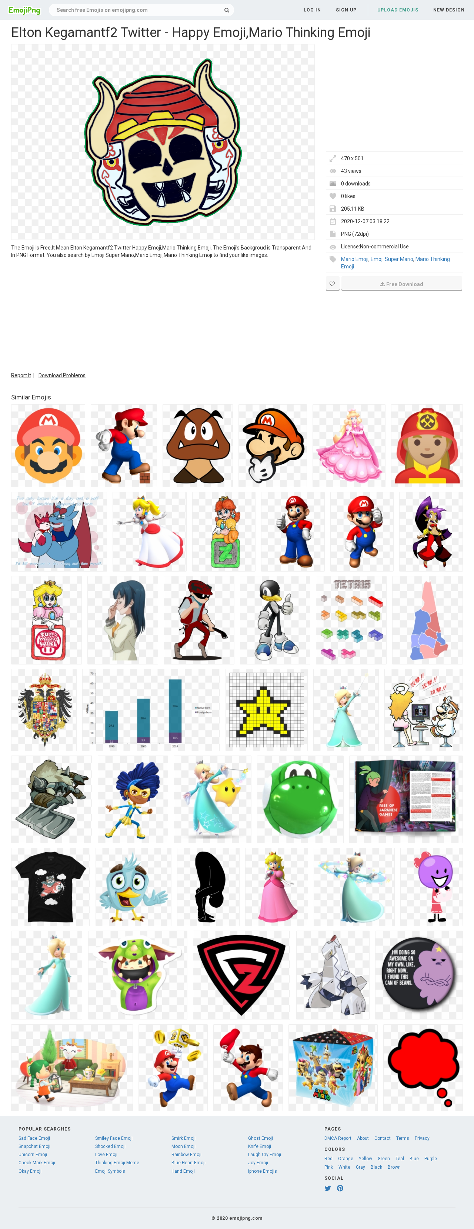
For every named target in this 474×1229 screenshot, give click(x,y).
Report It (21, 375)
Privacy (422, 1138)
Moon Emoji (183, 1146)
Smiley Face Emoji (114, 1138)
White (344, 1167)
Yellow (365, 1158)
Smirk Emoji (183, 1138)
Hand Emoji (183, 1171)
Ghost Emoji (260, 1138)
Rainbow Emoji (186, 1154)
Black (376, 1167)
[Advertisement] (163, 314)
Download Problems (62, 375)
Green (384, 1158)
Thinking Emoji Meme (117, 1162)
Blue (414, 1158)
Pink (328, 1167)
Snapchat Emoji (34, 1146)
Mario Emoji (354, 259)
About (363, 1138)
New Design (449, 10)
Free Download (404, 284)
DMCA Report (337, 1138)
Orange (345, 1158)
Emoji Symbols (110, 1171)
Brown (394, 1167)
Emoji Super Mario (392, 259)
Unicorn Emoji (33, 1154)
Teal (399, 1158)
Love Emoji (106, 1154)
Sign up (346, 10)
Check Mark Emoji (37, 1162)
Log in (312, 10)
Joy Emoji (258, 1162)
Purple (430, 1158)
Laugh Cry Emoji (264, 1154)
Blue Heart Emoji (188, 1162)
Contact (382, 1138)
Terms (402, 1138)
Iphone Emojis (262, 1171)
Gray (360, 1167)
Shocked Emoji (110, 1146)
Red (328, 1158)
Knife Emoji (259, 1146)
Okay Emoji (30, 1171)
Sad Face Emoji (34, 1138)
